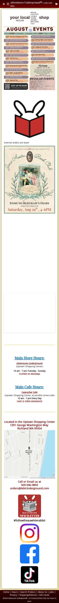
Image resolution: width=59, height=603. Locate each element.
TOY (33, 24)
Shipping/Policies (28, 594)
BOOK (33, 12)
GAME (33, 18)
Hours (15, 591)
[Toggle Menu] (4, 4)
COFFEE (35, 14)
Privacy (13, 594)
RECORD (35, 22)
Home (6, 591)
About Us (42, 591)
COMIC (34, 16)
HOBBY (34, 20)
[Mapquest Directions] (29, 454)
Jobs (52, 591)
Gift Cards (44, 594)
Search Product (28, 591)
